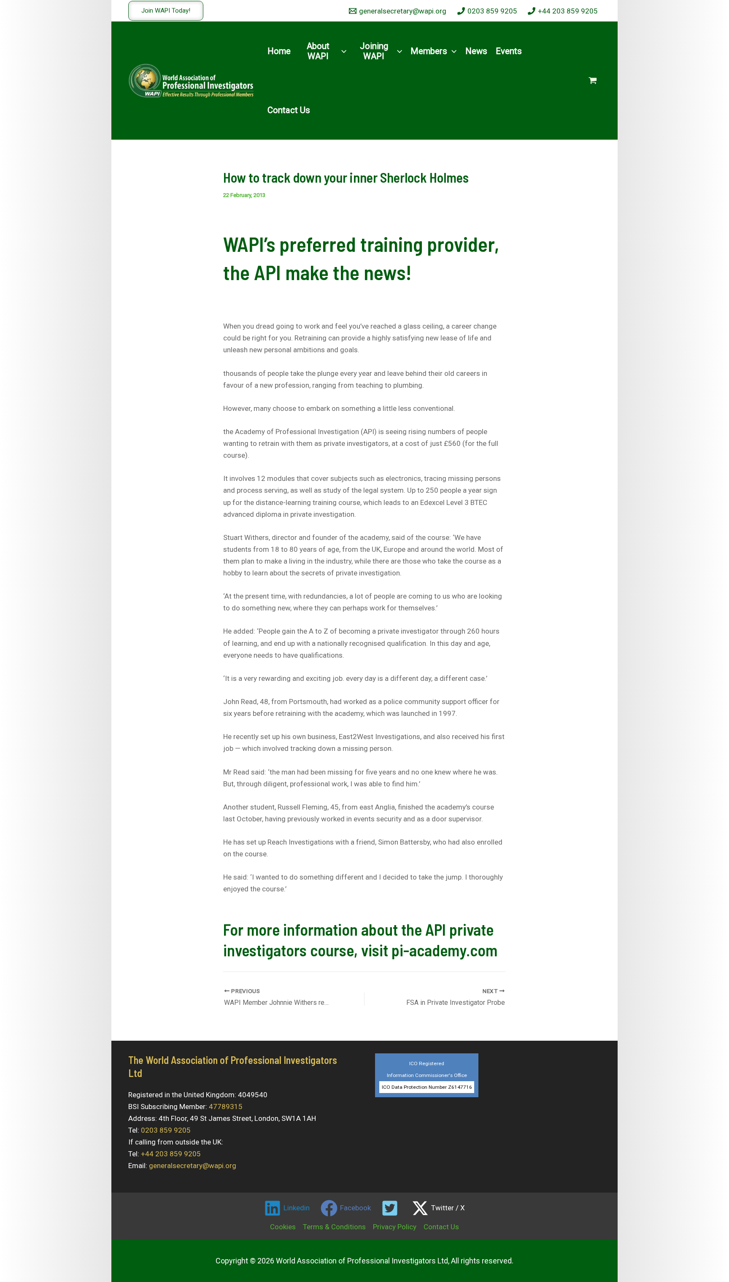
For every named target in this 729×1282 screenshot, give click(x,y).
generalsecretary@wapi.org (192, 1165)
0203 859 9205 (166, 1130)
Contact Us (441, 1227)
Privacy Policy (394, 1227)
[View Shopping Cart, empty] (593, 81)
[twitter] (391, 1208)
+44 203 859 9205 (171, 1154)
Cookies (283, 1227)
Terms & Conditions (334, 1227)
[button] (165, 11)
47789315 (226, 1106)
